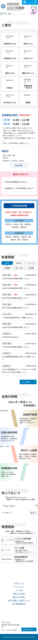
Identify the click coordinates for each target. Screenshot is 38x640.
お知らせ (19, 263)
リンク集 (19, 590)
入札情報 (31, 268)
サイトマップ (19, 586)
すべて (7, 263)
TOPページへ (19, 583)
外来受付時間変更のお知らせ (16, 182)
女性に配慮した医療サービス (19, 600)
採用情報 (7, 268)
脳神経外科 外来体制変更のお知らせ (19, 188)
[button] (2, 13)
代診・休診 (19, 268)
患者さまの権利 (19, 593)
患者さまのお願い (19, 597)
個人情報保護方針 (19, 603)
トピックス (31, 263)
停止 (33, 513)
